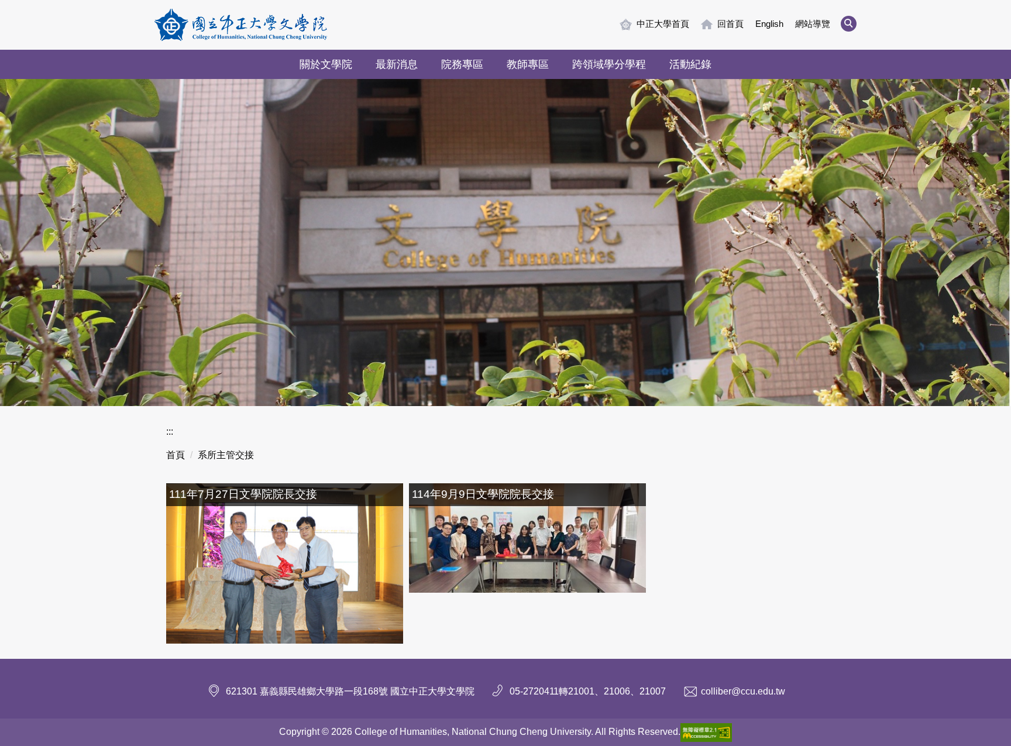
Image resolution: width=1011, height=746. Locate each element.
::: (169, 431)
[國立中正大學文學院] (240, 25)
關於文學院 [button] (326, 64)
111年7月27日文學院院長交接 (243, 494)
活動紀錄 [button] (690, 64)
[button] (849, 24)
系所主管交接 (226, 455)
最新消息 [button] (397, 64)
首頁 (175, 455)
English (769, 24)
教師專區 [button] (528, 64)
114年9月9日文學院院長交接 (483, 494)
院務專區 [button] (462, 64)
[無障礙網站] (706, 732)
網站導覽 (812, 24)
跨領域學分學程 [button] (609, 64)
